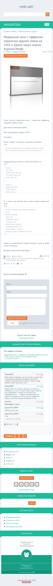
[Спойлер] (15, 424)
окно (42, 258)
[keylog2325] (42, 374)
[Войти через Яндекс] (26, 484)
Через (8, 258)
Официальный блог (13, 517)
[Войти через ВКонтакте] (16, 484)
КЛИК (27, 132)
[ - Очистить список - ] (12, 358)
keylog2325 (9, 374)
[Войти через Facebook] (21, 484)
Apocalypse (18, 256)
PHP (7, 458)
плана (13, 258)
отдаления (28, 258)
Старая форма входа (26, 490)
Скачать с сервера (12, 52)
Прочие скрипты (24, 31)
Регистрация (24, 338)
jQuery (34, 31)
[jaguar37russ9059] (42, 408)
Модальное (21, 260)
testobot (8, 401)
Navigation (12, 25)
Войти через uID (26, 478)
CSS (7, 464)
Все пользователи (26, 572)
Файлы (14, 31)
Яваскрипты (10, 452)
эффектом (36, 258)
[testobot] (42, 401)
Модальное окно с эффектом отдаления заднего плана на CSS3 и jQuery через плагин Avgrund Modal (26, 356)
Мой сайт (27, 7)
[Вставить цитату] (17, 424)
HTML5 (8, 461)
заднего (13, 260)
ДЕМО (24, 128)
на (17, 258)
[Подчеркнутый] (10, 424)
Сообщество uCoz (13, 520)
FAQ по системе (12, 523)
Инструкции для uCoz (14, 526)
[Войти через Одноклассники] (37, 484)
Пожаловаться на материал (15, 56)
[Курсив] (8, 424)
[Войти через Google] (31, 484)
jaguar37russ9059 (11, 408)
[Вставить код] (13, 424)
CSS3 (8, 260)
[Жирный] (5, 424)
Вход (32, 338)
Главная (7, 31)
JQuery (21, 258)
